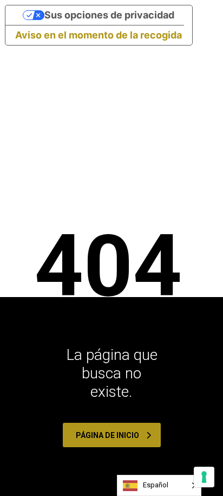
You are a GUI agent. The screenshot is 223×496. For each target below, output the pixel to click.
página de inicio (107, 435)
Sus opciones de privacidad (109, 15)
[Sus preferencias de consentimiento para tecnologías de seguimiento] (204, 477)
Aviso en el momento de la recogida (98, 35)
